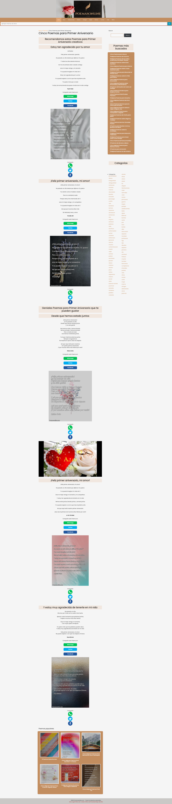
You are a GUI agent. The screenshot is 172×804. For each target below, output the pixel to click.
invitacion (111, 185)
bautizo (111, 194)
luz (122, 183)
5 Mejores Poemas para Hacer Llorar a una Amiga (119, 137)
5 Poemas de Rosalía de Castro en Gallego (120, 87)
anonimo (111, 210)
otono (123, 179)
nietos (110, 272)
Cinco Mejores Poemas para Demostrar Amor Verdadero (91, 754)
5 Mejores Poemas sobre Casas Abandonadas (119, 69)
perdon (111, 260)
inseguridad (112, 180)
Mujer (90, 19)
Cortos (102, 19)
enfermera (112, 238)
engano (111, 219)
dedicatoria (125, 289)
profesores (125, 238)
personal (111, 240)
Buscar (111, 30)
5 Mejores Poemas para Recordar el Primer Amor (121, 72)
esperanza (112, 274)
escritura (111, 228)
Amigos (85, 19)
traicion (111, 190)
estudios (111, 288)
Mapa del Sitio (99, 802)
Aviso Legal (72, 802)
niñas (123, 176)
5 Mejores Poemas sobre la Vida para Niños (120, 76)
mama (124, 284)
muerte (124, 259)
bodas (123, 227)
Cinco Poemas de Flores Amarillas (120, 141)
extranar (111, 222)
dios (123, 229)
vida (123, 273)
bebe (123, 211)
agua (123, 213)
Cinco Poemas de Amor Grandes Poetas (120, 122)
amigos (124, 286)
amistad (124, 254)
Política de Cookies (80, 802)
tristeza (124, 257)
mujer (123, 282)
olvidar (124, 174)
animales (124, 192)
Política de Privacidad (90, 802)
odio (110, 226)
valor (123, 195)
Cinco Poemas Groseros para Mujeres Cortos (119, 91)
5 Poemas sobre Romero (49, 759)
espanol (124, 247)
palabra (111, 293)
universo (111, 235)
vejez (110, 251)
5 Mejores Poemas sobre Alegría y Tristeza (120, 119)
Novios (96, 19)
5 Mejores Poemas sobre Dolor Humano (119, 63)
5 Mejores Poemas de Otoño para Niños (120, 115)
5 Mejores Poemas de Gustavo (119, 56)
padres (124, 270)
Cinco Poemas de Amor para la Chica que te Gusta (119, 104)
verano (111, 267)
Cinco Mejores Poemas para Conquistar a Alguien (118, 112)
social (110, 279)
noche (123, 197)
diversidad (112, 192)
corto (123, 279)
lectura (111, 208)
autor (123, 220)
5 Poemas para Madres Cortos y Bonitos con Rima (120, 126)
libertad (124, 215)
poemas (45, 30)
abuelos (124, 245)
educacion (125, 231)
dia (122, 252)
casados (111, 295)
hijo (123, 243)
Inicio (59, 19)
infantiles (124, 268)
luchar (110, 233)
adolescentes (126, 208)
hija (123, 241)
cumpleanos (125, 266)
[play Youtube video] (70, 459)
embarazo (112, 215)
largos (123, 204)
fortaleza (111, 290)
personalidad (112, 176)
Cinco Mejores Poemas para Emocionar (118, 80)
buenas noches (113, 283)
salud (123, 181)
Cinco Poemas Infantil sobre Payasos (119, 94)
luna (123, 224)
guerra (124, 202)
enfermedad (112, 231)
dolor (110, 281)
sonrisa (111, 254)
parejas (124, 206)
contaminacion (113, 247)
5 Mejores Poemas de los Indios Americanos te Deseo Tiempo (119, 59)
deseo (110, 263)
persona (124, 250)
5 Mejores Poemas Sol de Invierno (120, 151)
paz (123, 222)
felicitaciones (125, 188)
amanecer (112, 212)
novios (123, 277)
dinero (110, 178)
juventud (111, 286)
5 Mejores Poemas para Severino (120, 98)
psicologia (112, 199)
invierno (111, 265)
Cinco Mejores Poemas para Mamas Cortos (118, 146)
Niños (113, 19)
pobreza (111, 224)
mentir (111, 249)
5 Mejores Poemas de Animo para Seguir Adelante (70, 785)
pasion (111, 256)
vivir (110, 203)
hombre (124, 261)
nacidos (111, 187)
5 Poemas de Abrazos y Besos (119, 143)
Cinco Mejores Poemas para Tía (91, 789)
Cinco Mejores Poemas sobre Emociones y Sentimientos (119, 83)
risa (110, 217)
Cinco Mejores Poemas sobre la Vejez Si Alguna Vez (119, 108)
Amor (64, 19)
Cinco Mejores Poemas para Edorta (121, 66)
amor (123, 291)
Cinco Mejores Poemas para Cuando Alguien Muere (49, 786)
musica (111, 244)
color (123, 190)
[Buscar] (169, 23)
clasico (111, 277)
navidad (124, 236)
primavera (125, 199)
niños (123, 275)
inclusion (111, 196)
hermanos (125, 263)
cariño (110, 201)
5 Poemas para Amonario (118, 149)
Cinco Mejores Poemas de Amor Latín (120, 100)
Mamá (78, 19)
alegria (124, 186)
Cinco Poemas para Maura (118, 54)
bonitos (124, 218)
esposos (124, 234)
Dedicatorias (71, 19)
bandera (111, 206)
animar (111, 242)
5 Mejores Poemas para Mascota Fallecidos (120, 134)
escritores (111, 258)
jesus (110, 270)
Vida (108, 19)
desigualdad (112, 183)
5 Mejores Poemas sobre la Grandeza (118, 130)
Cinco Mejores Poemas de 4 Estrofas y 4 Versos (70, 761)
